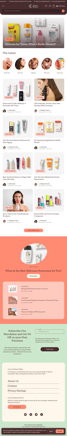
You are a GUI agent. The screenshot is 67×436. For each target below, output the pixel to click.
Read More (35, 276)
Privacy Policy (35, 432)
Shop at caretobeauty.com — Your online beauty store (29, 1)
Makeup (39, 208)
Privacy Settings (17, 391)
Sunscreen (9, 97)
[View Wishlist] (46, 6)
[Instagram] (30, 414)
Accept (59, 431)
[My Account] (50, 6)
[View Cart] (53, 6)
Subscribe (49, 349)
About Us (13, 381)
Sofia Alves (12, 110)
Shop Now (17, 407)
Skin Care (9, 134)
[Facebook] (25, 414)
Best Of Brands (10, 171)
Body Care (40, 134)
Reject (51, 431)
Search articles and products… (12, 11)
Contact (12, 386)
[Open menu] (3, 6)
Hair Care (40, 97)
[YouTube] (36, 414)
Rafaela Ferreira (45, 110)
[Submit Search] (63, 11)
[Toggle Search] (6, 6)
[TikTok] (41, 414)
